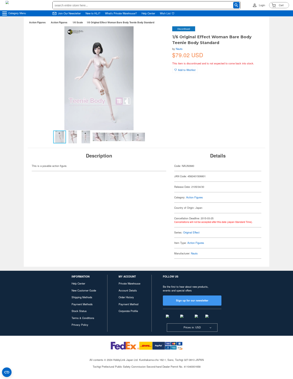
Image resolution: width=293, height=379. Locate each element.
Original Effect (191, 232)
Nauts (179, 49)
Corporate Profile (128, 311)
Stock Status (79, 311)
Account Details (128, 290)
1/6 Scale (78, 22)
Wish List (165, 13)
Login (262, 5)
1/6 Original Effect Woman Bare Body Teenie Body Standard (120, 22)
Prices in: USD (192, 327)
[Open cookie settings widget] (7, 372)
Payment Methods (82, 304)
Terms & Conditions (83, 318)
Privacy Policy (80, 325)
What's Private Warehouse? (121, 13)
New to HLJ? (93, 13)
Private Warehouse (129, 283)
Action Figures (37, 22)
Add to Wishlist (187, 70)
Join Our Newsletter (69, 13)
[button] (161, 33)
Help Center (148, 13)
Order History (126, 297)
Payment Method (128, 304)
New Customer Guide (84, 290)
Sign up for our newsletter (192, 300)
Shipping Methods (82, 297)
